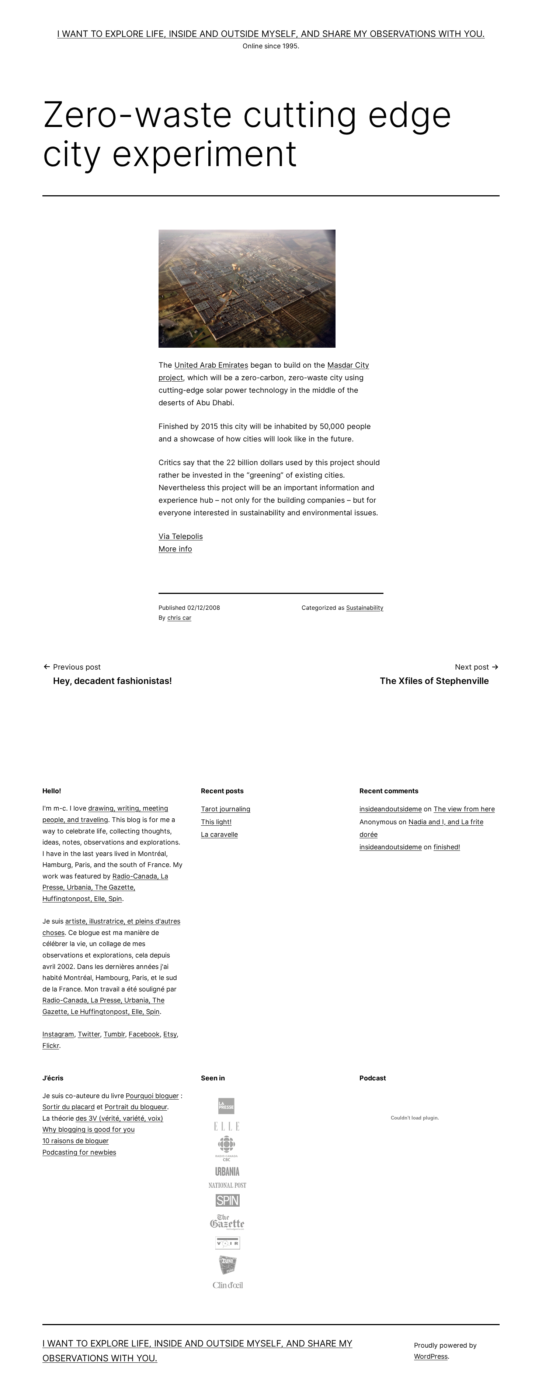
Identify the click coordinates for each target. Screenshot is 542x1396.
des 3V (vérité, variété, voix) (119, 1118)
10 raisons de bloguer (75, 1141)
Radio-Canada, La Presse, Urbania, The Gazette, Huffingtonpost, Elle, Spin (105, 887)
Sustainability (364, 607)
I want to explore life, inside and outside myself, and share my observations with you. (271, 33)
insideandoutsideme (390, 809)
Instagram (58, 1034)
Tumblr (114, 1034)
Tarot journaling (225, 809)
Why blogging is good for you (88, 1129)
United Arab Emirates (211, 365)
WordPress (431, 1356)
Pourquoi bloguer (152, 1096)
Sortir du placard (68, 1107)
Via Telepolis (181, 536)
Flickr (50, 1045)
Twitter (89, 1034)
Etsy (170, 1034)
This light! (216, 822)
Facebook (144, 1034)
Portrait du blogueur (136, 1107)
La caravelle (219, 834)
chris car (179, 617)
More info (175, 548)
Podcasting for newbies (79, 1152)
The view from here (464, 809)
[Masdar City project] (247, 287)
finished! (447, 847)
